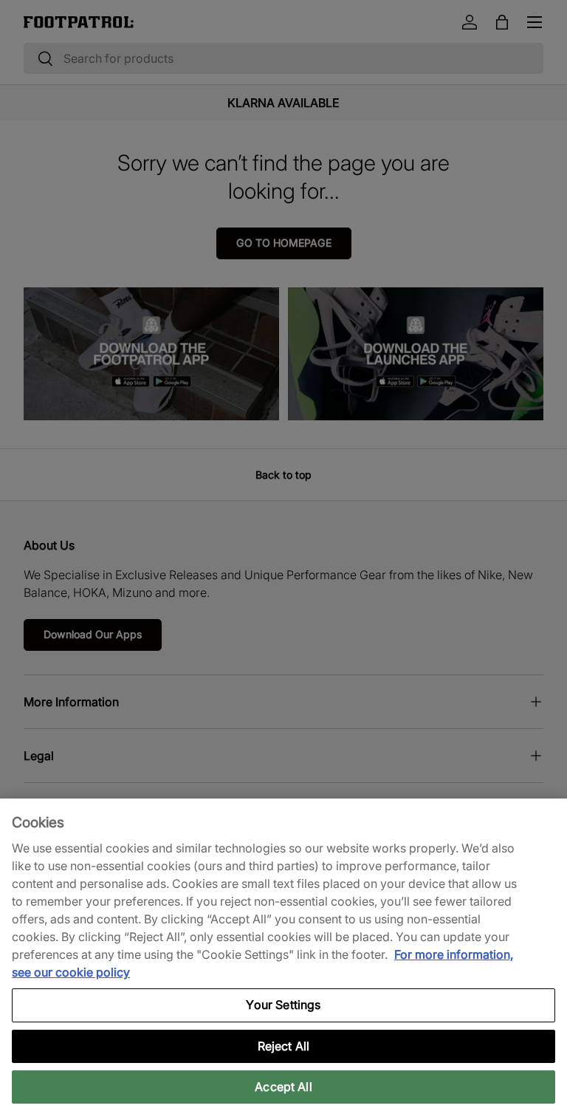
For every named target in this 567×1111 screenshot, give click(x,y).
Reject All (284, 1046)
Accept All (283, 1086)
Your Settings (283, 1004)
